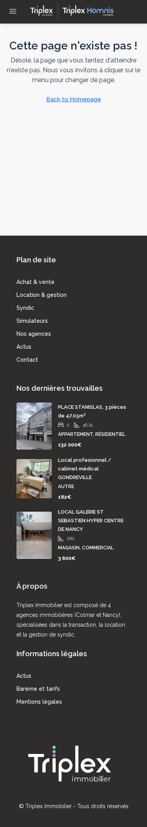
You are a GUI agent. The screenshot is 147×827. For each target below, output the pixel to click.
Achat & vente (35, 282)
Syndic (25, 308)
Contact (27, 360)
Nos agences (33, 334)
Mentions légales (39, 702)
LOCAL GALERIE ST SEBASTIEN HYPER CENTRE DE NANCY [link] (90, 520)
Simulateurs (32, 321)
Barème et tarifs (38, 689)
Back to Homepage (73, 99)
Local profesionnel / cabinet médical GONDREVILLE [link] (84, 468)
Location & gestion (41, 295)
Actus (23, 347)
